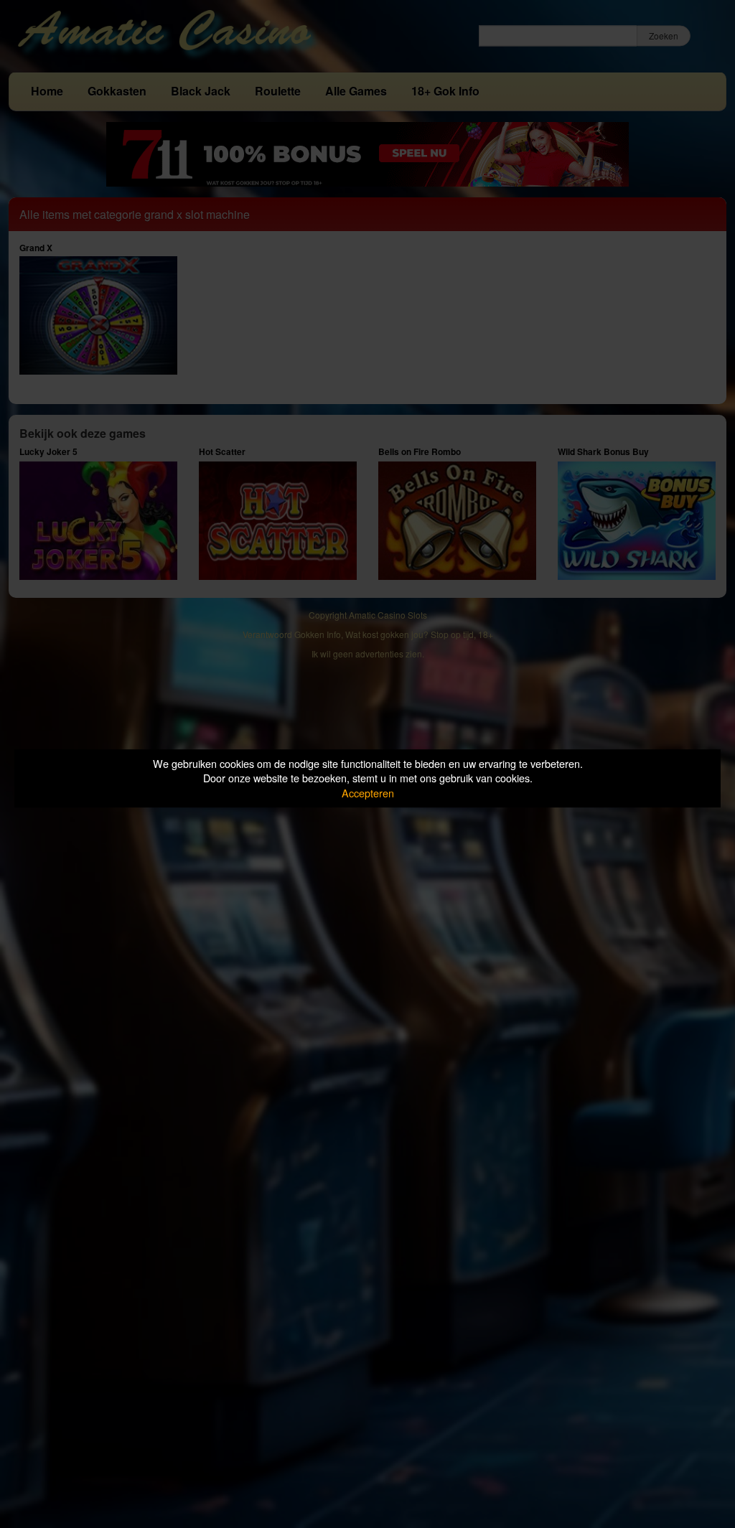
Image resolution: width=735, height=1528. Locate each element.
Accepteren (368, 792)
